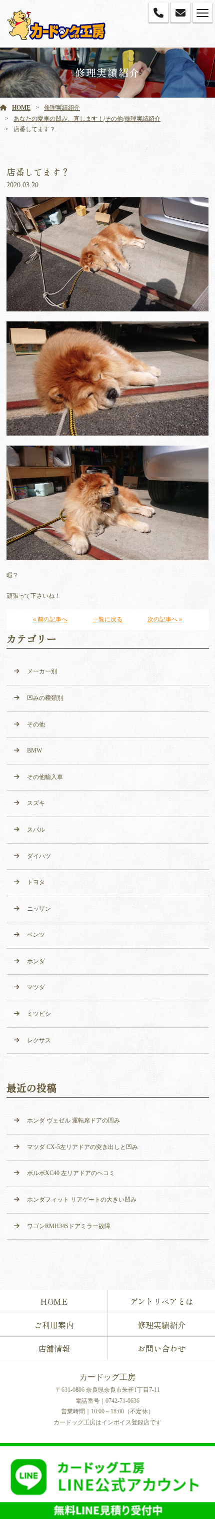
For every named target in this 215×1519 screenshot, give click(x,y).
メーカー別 (42, 671)
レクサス (39, 1040)
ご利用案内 (54, 1325)
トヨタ (36, 882)
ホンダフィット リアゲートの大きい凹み (81, 1199)
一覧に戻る (107, 619)
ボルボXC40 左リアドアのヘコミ (71, 1173)
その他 (114, 118)
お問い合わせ (162, 1348)
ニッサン (39, 908)
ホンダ (36, 961)
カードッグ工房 (108, 1377)
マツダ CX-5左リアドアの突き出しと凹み (82, 1147)
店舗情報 (54, 1348)
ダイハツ (39, 856)
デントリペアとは (162, 1301)
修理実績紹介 (62, 107)
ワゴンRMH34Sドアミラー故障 (68, 1226)
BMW (34, 750)
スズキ (36, 803)
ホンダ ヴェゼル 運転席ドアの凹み (73, 1120)
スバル (36, 829)
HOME (21, 107)
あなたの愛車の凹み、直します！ (59, 118)
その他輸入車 (45, 777)
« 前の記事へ (50, 619)
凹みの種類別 (45, 697)
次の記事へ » (165, 619)
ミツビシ (39, 1013)
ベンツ (36, 934)
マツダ (36, 987)
